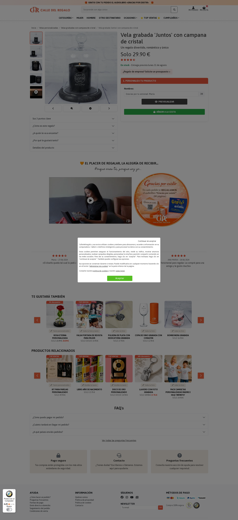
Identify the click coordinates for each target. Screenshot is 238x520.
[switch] (9, 509)
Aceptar (119, 278)
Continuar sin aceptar (147, 241)
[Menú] (14, 490)
